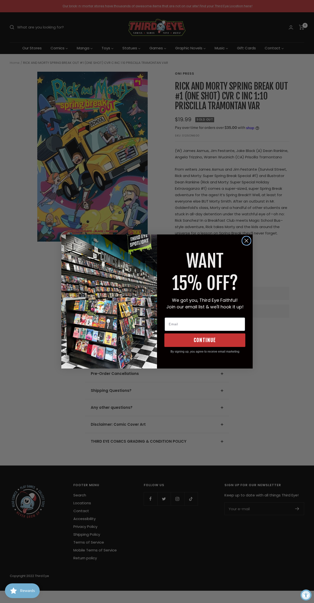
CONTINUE (205, 340)
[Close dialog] (246, 240)
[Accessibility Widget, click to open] (306, 595)
